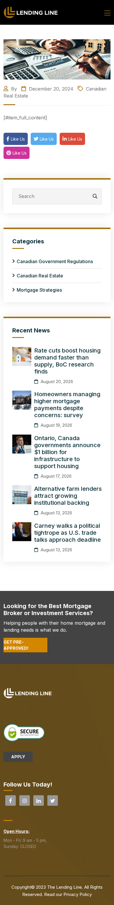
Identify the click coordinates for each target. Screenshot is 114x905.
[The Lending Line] (31, 12)
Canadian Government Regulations (55, 261)
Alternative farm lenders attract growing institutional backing (68, 495)
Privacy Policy (77, 894)
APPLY (18, 756)
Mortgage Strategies (39, 290)
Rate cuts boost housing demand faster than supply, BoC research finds (67, 361)
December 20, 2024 (50, 89)
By (14, 89)
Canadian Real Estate (40, 276)
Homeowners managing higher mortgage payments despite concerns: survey (67, 405)
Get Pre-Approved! (16, 645)
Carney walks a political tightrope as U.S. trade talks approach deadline (67, 532)
